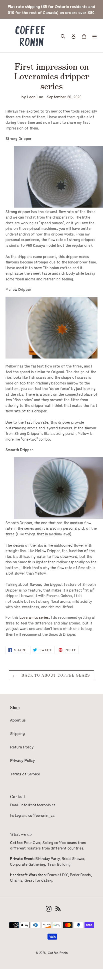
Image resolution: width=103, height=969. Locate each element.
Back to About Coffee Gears (55, 675)
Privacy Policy (22, 760)
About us (18, 720)
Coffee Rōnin (58, 952)
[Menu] (94, 35)
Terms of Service (25, 774)
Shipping (17, 733)
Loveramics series (34, 617)
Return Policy (22, 747)
